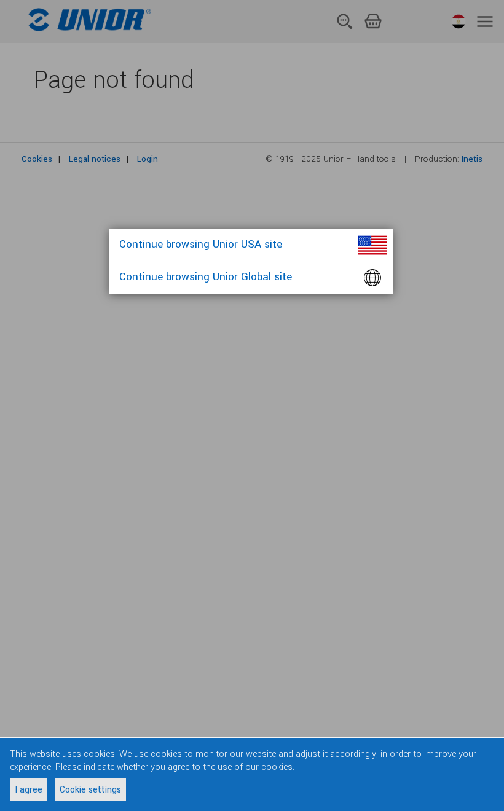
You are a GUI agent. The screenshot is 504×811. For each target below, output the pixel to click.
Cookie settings (90, 789)
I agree (28, 789)
